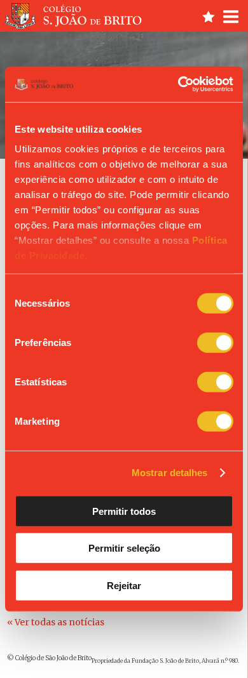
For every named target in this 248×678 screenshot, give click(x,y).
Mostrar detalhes (170, 472)
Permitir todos (124, 510)
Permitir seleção (124, 548)
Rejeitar (124, 585)
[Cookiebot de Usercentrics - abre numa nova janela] (178, 84)
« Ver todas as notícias (55, 622)
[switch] (215, 342)
